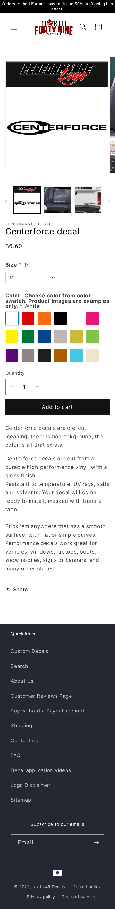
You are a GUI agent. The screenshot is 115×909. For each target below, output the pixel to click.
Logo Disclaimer (31, 785)
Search (19, 666)
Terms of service (78, 896)
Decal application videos (41, 770)
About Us (22, 681)
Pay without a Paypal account (48, 711)
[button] (13, 27)
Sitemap (21, 800)
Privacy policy (41, 896)
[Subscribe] (96, 842)
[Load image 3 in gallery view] (87, 199)
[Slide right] (109, 202)
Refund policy (87, 886)
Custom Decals (29, 651)
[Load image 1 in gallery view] (27, 199)
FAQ (15, 755)
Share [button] (20, 589)
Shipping (21, 725)
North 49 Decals (49, 886)
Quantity (15, 373)
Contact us (24, 740)
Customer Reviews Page (41, 696)
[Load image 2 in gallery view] (57, 199)
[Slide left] (6, 202)
